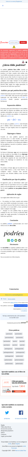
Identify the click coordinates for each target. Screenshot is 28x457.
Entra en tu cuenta (10, 1)
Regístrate (20, 295)
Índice (3, 432)
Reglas (3, 425)
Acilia (9, 443)
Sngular (17, 443)
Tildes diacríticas (6, 427)
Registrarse (19, 1)
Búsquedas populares (7, 430)
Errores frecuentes (6, 429)
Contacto (3, 434)
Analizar (23, 42)
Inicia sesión (11, 299)
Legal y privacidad (6, 436)
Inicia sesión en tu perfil (21, 305)
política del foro (14, 302)
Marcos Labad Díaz (20, 450)
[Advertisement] (14, 24)
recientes (24, 309)
